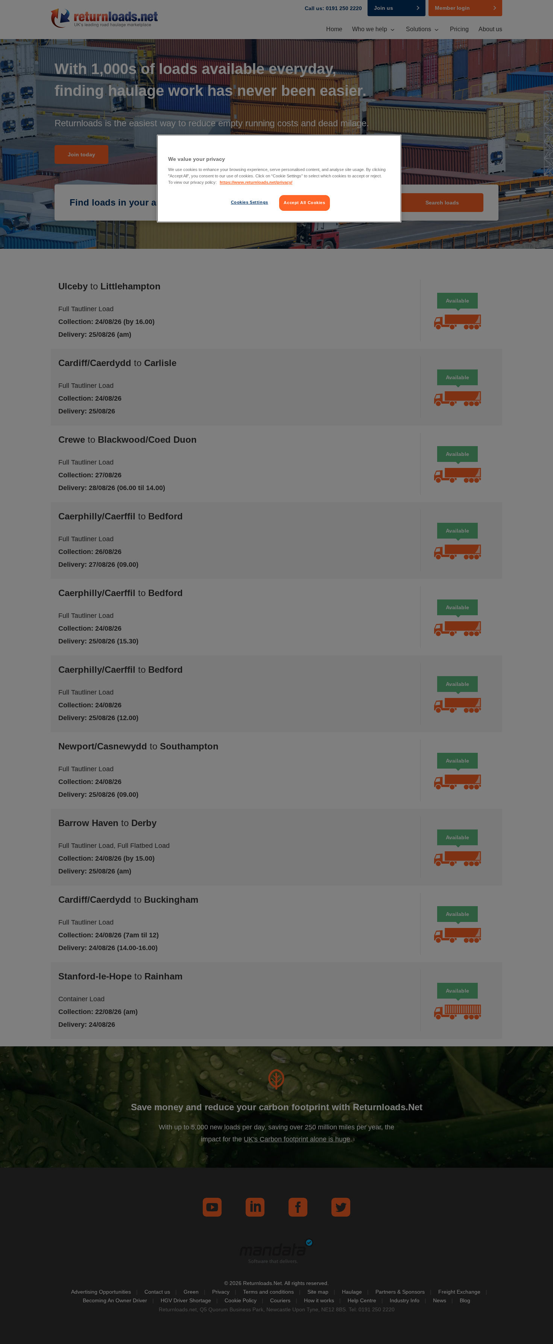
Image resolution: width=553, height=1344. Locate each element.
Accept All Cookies (304, 202)
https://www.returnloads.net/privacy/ (256, 182)
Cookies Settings (249, 202)
